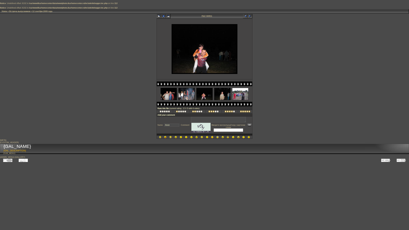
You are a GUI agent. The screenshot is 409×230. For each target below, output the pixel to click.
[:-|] (181, 137)
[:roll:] (228, 137)
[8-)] (196, 137)
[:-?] (207, 137)
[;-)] (233, 137)
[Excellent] (230, 112)
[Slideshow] (168, 16)
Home (4, 11)
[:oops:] (212, 137)
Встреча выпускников (19, 11)
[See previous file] (245, 16)
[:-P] (165, 137)
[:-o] (202, 137)
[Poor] (181, 112)
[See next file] (250, 16)
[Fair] (197, 112)
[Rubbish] (165, 112)
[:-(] (186, 137)
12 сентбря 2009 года (42, 11)
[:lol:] (160, 137)
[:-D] (170, 137)
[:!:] (243, 137)
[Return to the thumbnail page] (159, 16)
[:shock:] (217, 137)
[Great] (245, 112)
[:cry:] (191, 137)
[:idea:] (238, 137)
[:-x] (223, 137)
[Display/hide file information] (163, 16)
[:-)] (176, 137)
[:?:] (249, 137)
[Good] (213, 112)
